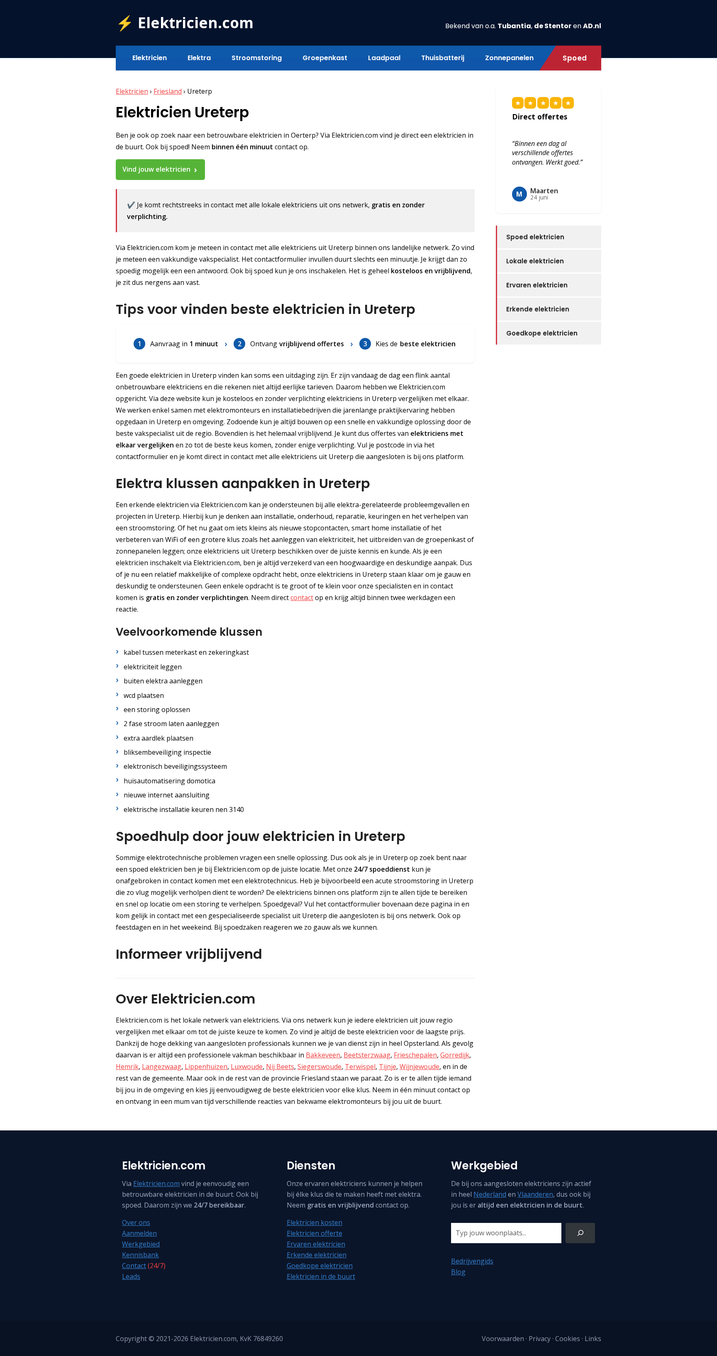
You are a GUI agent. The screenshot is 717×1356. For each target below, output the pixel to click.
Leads (131, 1276)
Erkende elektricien (537, 309)
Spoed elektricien (535, 237)
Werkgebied (141, 1244)
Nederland (489, 1194)
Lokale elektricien (535, 261)
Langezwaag (161, 1066)
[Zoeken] (580, 1233)
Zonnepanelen (509, 58)
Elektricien (149, 58)
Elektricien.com (156, 1183)
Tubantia (514, 26)
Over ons (136, 1222)
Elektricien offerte (314, 1233)
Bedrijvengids (472, 1261)
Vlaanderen (535, 1194)
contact (301, 597)
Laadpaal (384, 58)
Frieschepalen (415, 1055)
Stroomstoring (257, 58)
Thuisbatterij (442, 58)
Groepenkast (324, 58)
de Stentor (552, 26)
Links (593, 1338)
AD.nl (592, 26)
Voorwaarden (503, 1338)
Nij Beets (280, 1066)
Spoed (575, 58)
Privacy (540, 1338)
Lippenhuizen (206, 1066)
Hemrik (127, 1066)
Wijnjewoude (419, 1066)
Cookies (567, 1338)
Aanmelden (139, 1233)
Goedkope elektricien (542, 333)
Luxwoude (247, 1066)
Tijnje (387, 1066)
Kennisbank (140, 1254)
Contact (134, 1265)
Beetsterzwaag (367, 1055)
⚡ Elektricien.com (185, 22)
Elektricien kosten (314, 1222)
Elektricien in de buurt (321, 1276)
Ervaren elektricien (537, 285)
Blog (458, 1271)
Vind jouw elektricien (156, 169)
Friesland (168, 91)
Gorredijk (454, 1055)
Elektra (199, 58)
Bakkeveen (323, 1055)
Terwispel (360, 1066)
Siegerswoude (319, 1066)
